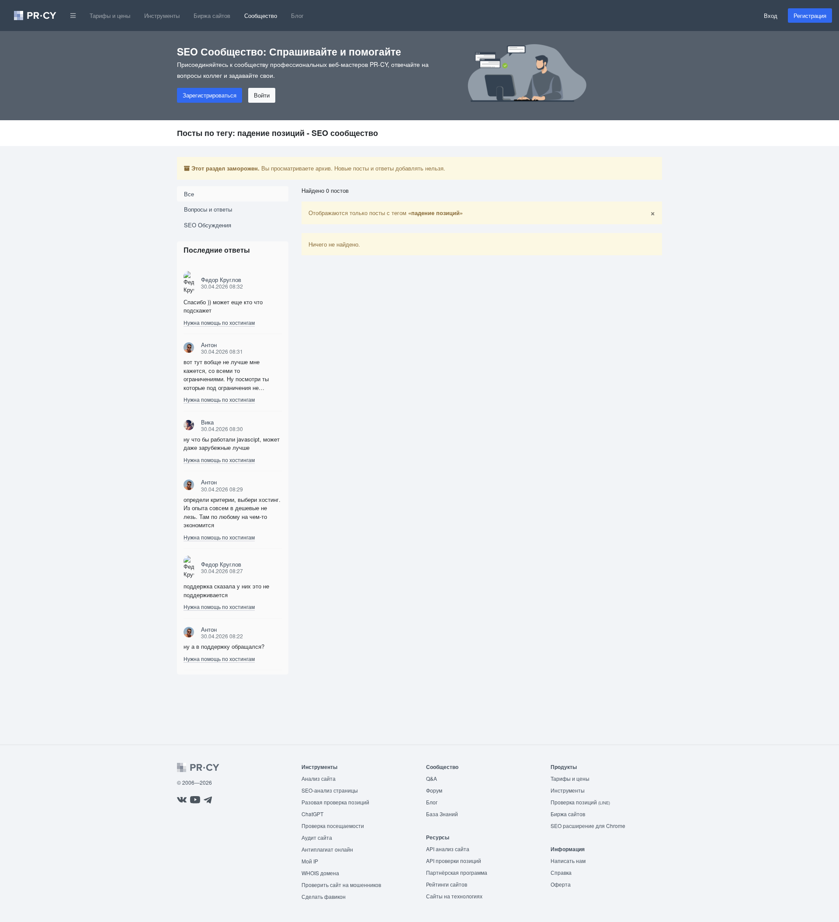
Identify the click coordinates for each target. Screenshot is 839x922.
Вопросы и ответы (208, 209)
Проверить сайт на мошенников (341, 884)
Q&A (431, 778)
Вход (770, 15)
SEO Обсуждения (207, 225)
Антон (209, 345)
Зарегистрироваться (209, 95)
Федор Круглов (221, 279)
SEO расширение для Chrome (588, 825)
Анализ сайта (319, 778)
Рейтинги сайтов (446, 884)
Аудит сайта (317, 837)
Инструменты (162, 15)
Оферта (561, 884)
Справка (561, 872)
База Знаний (442, 814)
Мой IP (310, 861)
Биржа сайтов (212, 15)
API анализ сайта (447, 848)
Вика (207, 422)
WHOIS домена (320, 873)
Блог (297, 15)
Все (189, 194)
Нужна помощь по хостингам (219, 322)
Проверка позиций (580, 802)
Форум (434, 790)
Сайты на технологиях (454, 896)
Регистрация (810, 15)
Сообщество (260, 15)
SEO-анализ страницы (330, 790)
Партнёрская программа (456, 872)
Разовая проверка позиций (335, 802)
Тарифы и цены (110, 15)
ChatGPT (312, 814)
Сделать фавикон (324, 896)
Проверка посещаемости (333, 825)
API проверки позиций (453, 860)
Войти (262, 95)
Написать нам (568, 860)
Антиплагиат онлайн (327, 849)
